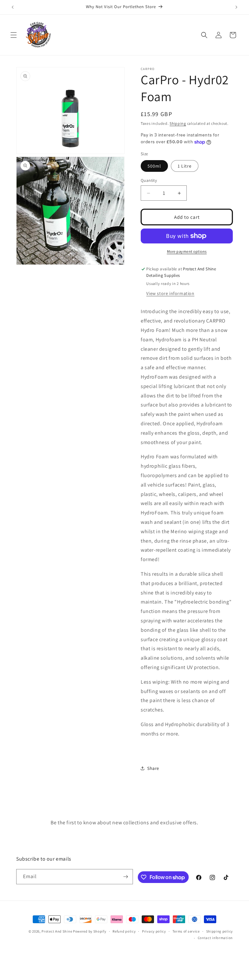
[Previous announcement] (13, 7)
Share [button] (153, 768)
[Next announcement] (236, 7)
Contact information (215, 937)
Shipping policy (219, 931)
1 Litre (185, 166)
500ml (154, 166)
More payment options (187, 251)
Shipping (178, 123)
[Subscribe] (125, 876)
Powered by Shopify (89, 931)
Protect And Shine (57, 931)
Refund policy (124, 931)
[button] (13, 35)
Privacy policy (154, 931)
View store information (170, 293)
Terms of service (186, 931)
